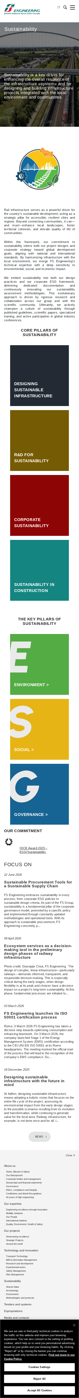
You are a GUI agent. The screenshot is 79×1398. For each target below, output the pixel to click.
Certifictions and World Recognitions (24, 1193)
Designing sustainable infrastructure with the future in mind (34, 1081)
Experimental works (16, 1267)
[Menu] (72, 7)
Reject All (39, 1378)
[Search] (65, 7)
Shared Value (12, 1287)
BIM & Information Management (21, 1260)
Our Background (14, 1175)
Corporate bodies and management (23, 1179)
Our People (11, 1217)
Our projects (12, 1230)
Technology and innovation (21, 1250)
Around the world (14, 1244)
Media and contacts (16, 1317)
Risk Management (15, 1274)
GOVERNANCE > (31, 814)
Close (69, 1155)
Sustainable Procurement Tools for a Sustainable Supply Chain (38, 884)
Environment (12, 1294)
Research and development (19, 1263)
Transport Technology (17, 1256)
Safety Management (16, 1271)
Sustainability (12, 1281)
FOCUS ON (18, 864)
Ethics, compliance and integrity (21, 1190)
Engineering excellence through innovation (26, 1209)
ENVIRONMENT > (31, 684)
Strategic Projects (14, 1240)
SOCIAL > (24, 749)
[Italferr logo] (22, 9)
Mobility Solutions (14, 1213)
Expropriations (13, 1311)
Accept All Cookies (39, 1390)
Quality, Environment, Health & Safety (24, 1224)
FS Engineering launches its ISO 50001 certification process (35, 1015)
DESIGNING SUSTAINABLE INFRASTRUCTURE (33, 389)
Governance (12, 1186)
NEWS (39, 1136)
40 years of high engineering (20, 1197)
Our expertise (12, 1203)
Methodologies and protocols (20, 1298)
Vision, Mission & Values (18, 1171)
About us (9, 1165)
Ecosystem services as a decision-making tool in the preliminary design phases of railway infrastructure (38, 951)
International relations (16, 1220)
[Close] (74, 1325)
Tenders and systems (17, 1304)
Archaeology (12, 1290)
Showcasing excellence (17, 1236)
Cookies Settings (39, 1367)
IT (59, 7)
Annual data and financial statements (24, 1182)
